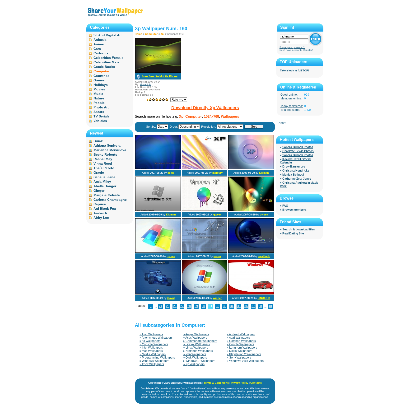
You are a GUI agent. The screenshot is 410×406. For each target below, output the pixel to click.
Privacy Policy (239, 382)
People (99, 103)
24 (160, 306)
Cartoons (100, 53)
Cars (97, 49)
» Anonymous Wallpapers (156, 337)
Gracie (98, 172)
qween (217, 214)
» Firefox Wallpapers (196, 344)
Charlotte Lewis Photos (298, 151)
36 (246, 306)
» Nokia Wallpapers (239, 351)
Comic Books (104, 67)
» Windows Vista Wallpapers (245, 361)
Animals (100, 40)
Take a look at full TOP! (294, 70)
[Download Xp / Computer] (158, 71)
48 (270, 306)
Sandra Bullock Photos (297, 147)
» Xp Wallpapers (194, 364)
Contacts (256, 382)
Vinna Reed (102, 163)
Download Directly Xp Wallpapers (205, 107)
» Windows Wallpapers (154, 361)
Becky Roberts (105, 154)
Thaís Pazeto (103, 168)
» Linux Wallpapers (195, 347)
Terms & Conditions (216, 382)
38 (260, 306)
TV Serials (101, 116)
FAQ (285, 205)
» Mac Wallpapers (151, 351)
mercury (217, 172)
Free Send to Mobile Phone (159, 76)
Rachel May (102, 159)
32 (217, 306)
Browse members (294, 209)
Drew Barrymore (293, 166)
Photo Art (101, 107)
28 (189, 306)
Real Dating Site (293, 233)
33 (224, 306)
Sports (98, 112)
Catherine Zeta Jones (296, 178)
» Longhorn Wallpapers (242, 347)
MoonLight (145, 84)
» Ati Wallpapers (150, 341)
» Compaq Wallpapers (241, 341)
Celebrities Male (106, 62)
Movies (99, 89)
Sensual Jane (104, 177)
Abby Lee (101, 217)
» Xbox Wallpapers (152, 364)
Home (138, 34)
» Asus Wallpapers (195, 337)
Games (99, 80)
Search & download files (298, 229)
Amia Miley (102, 181)
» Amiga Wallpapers (196, 334)
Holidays (100, 85)
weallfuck (264, 256)
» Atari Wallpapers (238, 337)
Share (282, 123)
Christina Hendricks (295, 170)
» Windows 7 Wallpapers (199, 361)
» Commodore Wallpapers (200, 341)
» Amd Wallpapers (151, 334)
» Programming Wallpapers (157, 357)
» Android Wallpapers (241, 334)
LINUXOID (264, 298)
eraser (217, 256)
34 (231, 306)
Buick (98, 141)
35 (239, 306)
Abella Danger (104, 186)
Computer (151, 34)
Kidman (264, 172)
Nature (98, 98)
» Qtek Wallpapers (195, 357)
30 (203, 306)
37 (253, 306)
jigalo (171, 172)
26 (175, 306)
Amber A (100, 213)
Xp (162, 34)
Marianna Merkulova (109, 150)
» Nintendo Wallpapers (198, 351)
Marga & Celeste (106, 195)
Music (98, 94)
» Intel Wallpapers (151, 347)
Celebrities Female (108, 58)
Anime (98, 44)
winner (217, 298)
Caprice (99, 204)
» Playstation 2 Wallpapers (244, 354)
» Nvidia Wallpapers (153, 354)
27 (182, 306)
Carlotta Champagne (110, 199)
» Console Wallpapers (154, 344)
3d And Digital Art (107, 35)
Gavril (171, 298)
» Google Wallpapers (240, 344)
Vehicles (100, 121)
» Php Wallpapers (194, 354)
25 (167, 306)
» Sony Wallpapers (239, 357)
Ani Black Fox (104, 208)
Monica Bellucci (293, 174)
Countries (101, 76)
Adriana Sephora (107, 145)
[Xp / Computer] (158, 168)
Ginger (98, 190)
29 (196, 306)
